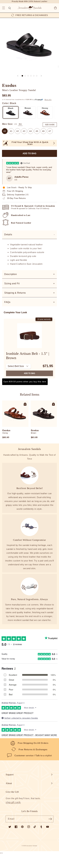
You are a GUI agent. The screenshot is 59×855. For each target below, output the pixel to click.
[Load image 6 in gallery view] (36, 75)
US (15, 124)
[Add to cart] (25, 404)
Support (9, 774)
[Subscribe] (50, 819)
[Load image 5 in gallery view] (33, 75)
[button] (3, 8)
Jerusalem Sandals (31, 845)
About (9, 783)
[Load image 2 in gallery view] (25, 75)
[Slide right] (41, 76)
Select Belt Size (16, 366)
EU (20, 124)
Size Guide (50, 125)
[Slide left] (18, 76)
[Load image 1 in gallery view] (22, 75)
